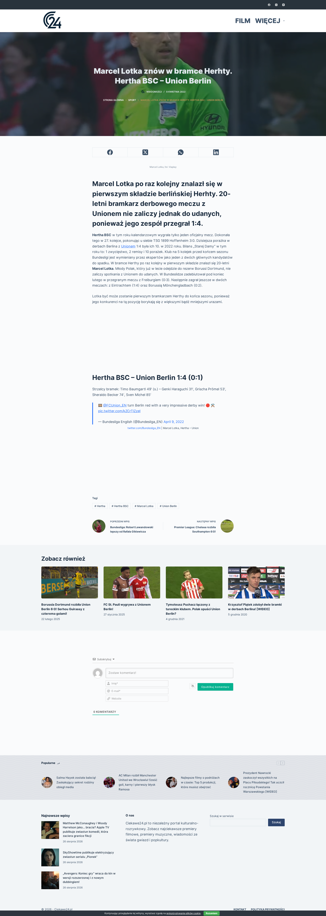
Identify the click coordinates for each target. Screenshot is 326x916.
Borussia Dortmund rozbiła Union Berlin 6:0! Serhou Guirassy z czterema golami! (65, 609)
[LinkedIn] (216, 152)
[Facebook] (269, 5)
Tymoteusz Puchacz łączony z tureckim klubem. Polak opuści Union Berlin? (193, 609)
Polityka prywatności (268, 909)
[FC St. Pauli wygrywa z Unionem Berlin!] (132, 582)
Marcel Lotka (144, 506)
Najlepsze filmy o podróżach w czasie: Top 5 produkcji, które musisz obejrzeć (200, 782)
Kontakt (240, 909)
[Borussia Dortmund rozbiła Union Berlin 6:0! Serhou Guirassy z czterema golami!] (69, 582)
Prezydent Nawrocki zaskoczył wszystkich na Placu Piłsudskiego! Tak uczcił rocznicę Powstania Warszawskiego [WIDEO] (263, 782)
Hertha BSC (120, 506)
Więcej (267, 21)
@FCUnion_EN (115, 405)
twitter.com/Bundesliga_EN (144, 428)
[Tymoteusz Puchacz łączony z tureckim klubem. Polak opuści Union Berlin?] (194, 582)
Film (242, 21)
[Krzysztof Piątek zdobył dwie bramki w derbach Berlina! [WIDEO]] (256, 582)
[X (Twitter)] (145, 152)
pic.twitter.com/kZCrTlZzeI (119, 411)
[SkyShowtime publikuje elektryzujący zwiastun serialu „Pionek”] (50, 857)
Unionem (128, 246)
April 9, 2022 (174, 422)
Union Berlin (168, 506)
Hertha (100, 506)
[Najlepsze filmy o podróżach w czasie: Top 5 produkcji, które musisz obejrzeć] (171, 782)
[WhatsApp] (180, 152)
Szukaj (276, 822)
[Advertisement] (163, 336)
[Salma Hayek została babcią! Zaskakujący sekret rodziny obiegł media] (47, 782)
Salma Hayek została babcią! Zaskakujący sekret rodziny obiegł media (76, 782)
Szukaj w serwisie (222, 816)
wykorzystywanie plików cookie (183, 913)
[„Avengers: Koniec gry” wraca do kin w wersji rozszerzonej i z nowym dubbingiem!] (50, 880)
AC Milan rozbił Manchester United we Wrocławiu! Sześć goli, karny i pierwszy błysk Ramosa (138, 782)
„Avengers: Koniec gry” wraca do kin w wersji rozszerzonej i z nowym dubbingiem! (89, 878)
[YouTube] (283, 5)
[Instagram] (276, 5)
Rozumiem (211, 913)
